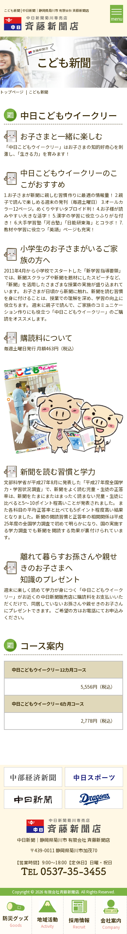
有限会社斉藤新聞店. (62, 891)
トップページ (11, 92)
